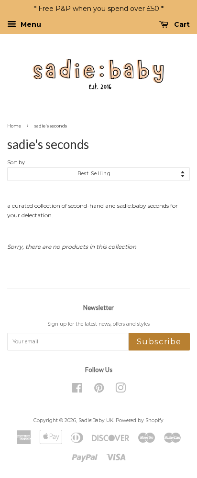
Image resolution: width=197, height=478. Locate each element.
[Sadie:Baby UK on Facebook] (77, 390)
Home (14, 125)
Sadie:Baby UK (95, 420)
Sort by (16, 162)
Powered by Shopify (140, 420)
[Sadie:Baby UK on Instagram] (120, 390)
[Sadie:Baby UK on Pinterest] (99, 390)
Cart (181, 24)
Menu (30, 24)
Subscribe (159, 341)
